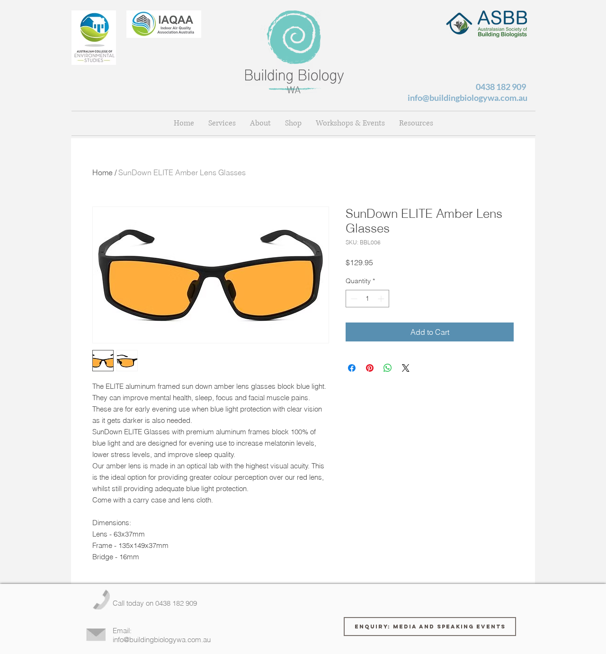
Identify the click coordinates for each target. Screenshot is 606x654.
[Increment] (382, 298)
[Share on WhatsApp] (387, 368)
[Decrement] (353, 298)
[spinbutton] (367, 298)
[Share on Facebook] (351, 368)
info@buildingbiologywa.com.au (467, 97)
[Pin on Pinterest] (369, 368)
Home (102, 172)
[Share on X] (405, 368)
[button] (260, 123)
